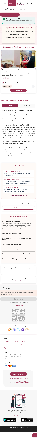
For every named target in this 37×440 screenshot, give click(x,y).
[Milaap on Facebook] (17, 382)
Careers (23, 341)
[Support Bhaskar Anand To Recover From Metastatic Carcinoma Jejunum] (18, 59)
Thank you (15, 344)
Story (10, 106)
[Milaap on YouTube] (27, 382)
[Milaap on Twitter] (20, 382)
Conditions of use (23, 427)
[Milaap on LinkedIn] (22, 382)
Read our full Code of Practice (18, 195)
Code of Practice (8, 9)
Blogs (5, 348)
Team (16, 341)
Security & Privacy (13, 427)
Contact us (21, 9)
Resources (29, 3)
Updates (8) (26, 106)
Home (4, 3)
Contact (6, 344)
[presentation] (1, 68)
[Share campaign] (33, 86)
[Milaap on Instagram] (25, 382)
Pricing (11, 378)
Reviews (16, 378)
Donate (11, 3)
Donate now (18, 90)
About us (6, 341)
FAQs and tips (24, 378)
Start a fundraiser (18, 374)
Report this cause (18, 272)
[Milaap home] (18, 4)
